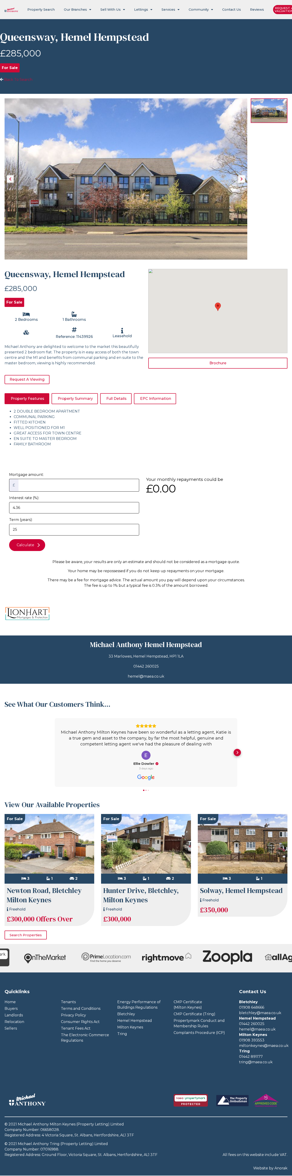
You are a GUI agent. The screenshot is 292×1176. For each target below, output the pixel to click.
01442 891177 (251, 1056)
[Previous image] (10, 179)
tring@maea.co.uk (256, 1062)
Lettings (141, 10)
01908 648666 (251, 1007)
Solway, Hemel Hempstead (241, 890)
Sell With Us (110, 10)
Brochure (217, 363)
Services (168, 10)
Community (199, 10)
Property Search (41, 10)
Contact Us (231, 10)
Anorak (280, 1168)
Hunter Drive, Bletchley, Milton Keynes (141, 895)
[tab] (27, 398)
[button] (54, 752)
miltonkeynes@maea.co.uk (264, 1045)
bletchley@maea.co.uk (260, 1013)
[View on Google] (146, 755)
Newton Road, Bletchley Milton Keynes (44, 895)
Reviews (257, 10)
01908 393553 (251, 1040)
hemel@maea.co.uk (146, 676)
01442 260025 (146, 666)
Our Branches (75, 10)
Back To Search (17, 79)
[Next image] (241, 179)
